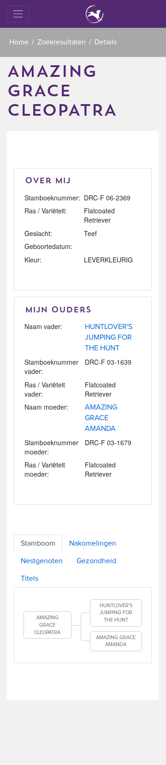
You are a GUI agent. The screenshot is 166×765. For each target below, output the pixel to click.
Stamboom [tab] (38, 543)
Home (19, 42)
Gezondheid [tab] (96, 561)
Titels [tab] (29, 578)
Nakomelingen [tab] (92, 543)
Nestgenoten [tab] (42, 561)
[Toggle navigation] (17, 14)
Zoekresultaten (61, 42)
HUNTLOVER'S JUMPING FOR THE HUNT (108, 337)
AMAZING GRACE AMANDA (101, 418)
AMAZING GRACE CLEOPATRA (47, 624)
